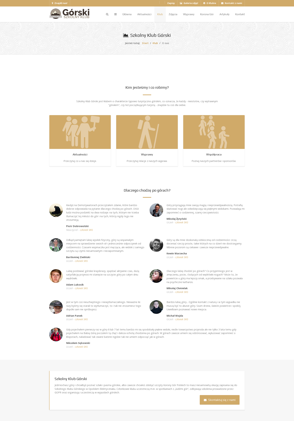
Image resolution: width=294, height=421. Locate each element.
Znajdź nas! (60, 3)
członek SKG (86, 229)
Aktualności (80, 154)
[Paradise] (70, 13)
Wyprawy (147, 154)
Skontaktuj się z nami (221, 400)
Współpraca (214, 154)
